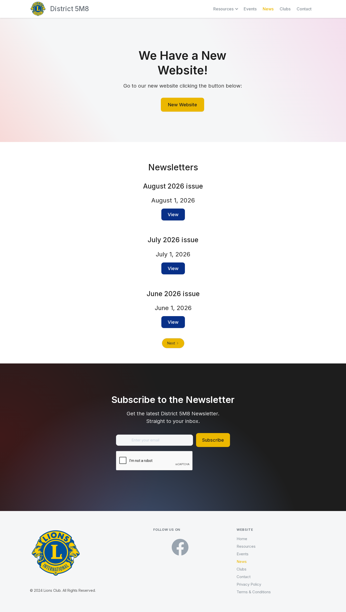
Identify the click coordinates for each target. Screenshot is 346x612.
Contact (304, 8)
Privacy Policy (249, 584)
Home (242, 538)
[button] (226, 8)
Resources (246, 546)
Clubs (285, 8)
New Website (182, 104)
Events (250, 8)
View (173, 214)
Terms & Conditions (254, 591)
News (268, 8)
